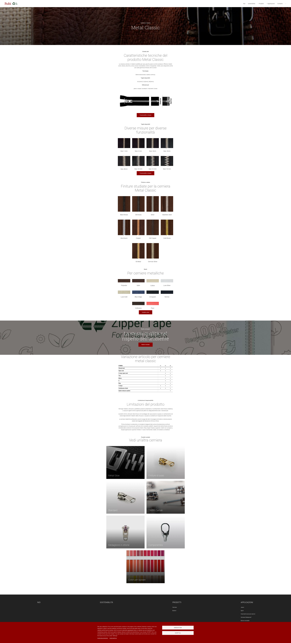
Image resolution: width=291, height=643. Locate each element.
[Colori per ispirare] (145, 566)
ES (288, 5)
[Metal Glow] (125, 462)
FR (288, 12)
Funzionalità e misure (145, 115)
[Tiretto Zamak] (165, 497)
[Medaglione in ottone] (125, 532)
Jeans (242, 607)
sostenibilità (251, 3)
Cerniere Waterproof (246, 617)
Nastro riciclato (145, 344)
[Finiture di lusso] (165, 462)
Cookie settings (113, 638)
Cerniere (174, 607)
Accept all (178, 633)
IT (287, 15)
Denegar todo (178, 627)
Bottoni (174, 610)
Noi (244, 3)
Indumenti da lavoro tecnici (248, 614)
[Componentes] (165, 532)
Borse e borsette (245, 620)
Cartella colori (145, 312)
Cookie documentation (102, 638)
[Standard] (125, 497)
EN (288, 9)
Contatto (280, 3)
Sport (242, 610)
